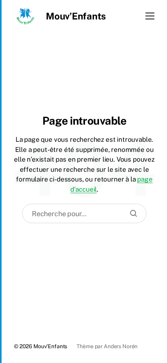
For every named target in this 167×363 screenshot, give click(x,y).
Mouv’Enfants (76, 16)
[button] (149, 16)
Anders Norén (120, 346)
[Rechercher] (133, 213)
